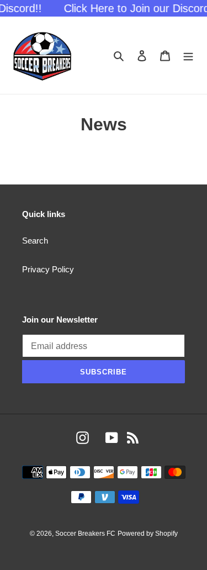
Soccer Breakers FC (85, 533)
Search (35, 240)
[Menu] (188, 55)
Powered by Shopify (148, 533)
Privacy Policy (48, 269)
